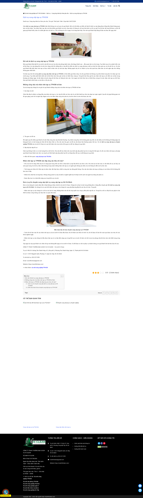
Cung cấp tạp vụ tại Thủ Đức (31, 427)
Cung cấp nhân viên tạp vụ (63, 427)
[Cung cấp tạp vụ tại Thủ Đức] (38, 363)
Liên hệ (115, 6)
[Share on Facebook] (103, 292)
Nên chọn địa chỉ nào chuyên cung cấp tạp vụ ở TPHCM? (42, 287)
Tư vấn (109, 6)
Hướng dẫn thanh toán (80, 449)
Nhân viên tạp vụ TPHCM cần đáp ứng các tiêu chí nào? (40, 282)
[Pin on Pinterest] (113, 292)
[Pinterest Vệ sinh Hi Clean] (104, 443)
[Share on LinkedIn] (116, 292)
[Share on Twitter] (106, 292)
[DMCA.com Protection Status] (103, 447)
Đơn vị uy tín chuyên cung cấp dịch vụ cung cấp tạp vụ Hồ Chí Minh (43, 284)
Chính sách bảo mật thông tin (82, 443)
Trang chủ (88, 6)
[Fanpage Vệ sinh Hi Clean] (101, 443)
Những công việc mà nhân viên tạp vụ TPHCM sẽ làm (40, 280)
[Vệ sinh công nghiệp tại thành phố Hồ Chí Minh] (29, 6)
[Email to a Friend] (110, 292)
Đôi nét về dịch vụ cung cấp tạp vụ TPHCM (37, 278)
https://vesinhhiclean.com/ (35, 264)
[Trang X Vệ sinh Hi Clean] (99, 443)
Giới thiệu (95, 6)
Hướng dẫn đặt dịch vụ (80, 446)
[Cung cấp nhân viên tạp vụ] (71, 363)
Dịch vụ (102, 6)
